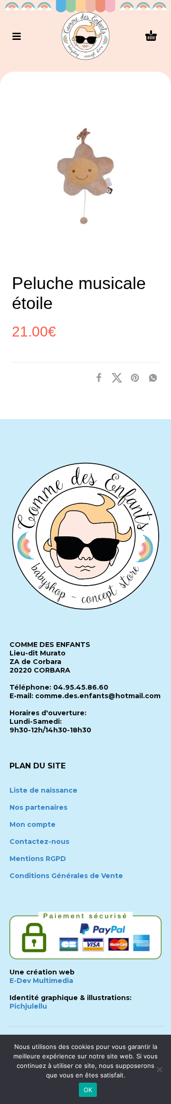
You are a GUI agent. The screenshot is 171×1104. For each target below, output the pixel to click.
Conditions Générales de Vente (66, 875)
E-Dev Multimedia (41, 980)
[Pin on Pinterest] (132, 377)
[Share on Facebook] (96, 377)
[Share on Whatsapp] (150, 377)
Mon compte (33, 824)
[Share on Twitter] (114, 377)
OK (88, 1090)
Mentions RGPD (38, 858)
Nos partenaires (38, 807)
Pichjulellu (28, 1006)
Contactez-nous (39, 841)
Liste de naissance (43, 790)
